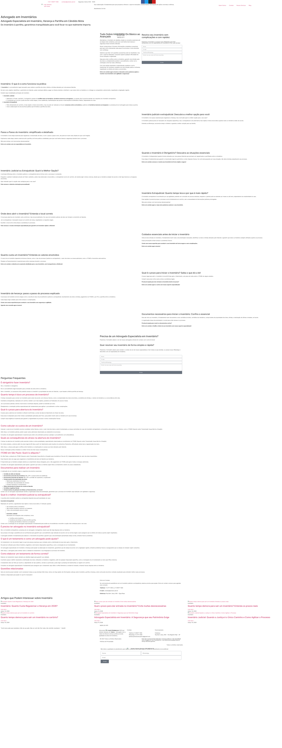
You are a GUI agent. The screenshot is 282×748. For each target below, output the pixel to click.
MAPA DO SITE (104, 625)
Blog (250, 5)
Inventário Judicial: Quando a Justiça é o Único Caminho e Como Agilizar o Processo (229, 617)
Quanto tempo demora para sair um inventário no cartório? (29, 617)
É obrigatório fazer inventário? (15, 382)
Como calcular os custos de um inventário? (22, 425)
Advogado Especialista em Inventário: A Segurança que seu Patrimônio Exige (131, 617)
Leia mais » (4, 609)
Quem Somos (222, 5)
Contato (231, 5)
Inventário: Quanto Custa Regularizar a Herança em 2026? (29, 606)
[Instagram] (150, 2)
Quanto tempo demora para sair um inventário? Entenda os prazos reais (223, 606)
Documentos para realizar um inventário (20, 467)
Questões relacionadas (12, 568)
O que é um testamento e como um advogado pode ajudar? (30, 538)
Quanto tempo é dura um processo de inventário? (25, 394)
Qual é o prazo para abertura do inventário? (22, 409)
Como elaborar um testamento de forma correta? (25, 553)
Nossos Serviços (241, 5)
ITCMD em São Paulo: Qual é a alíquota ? (20, 453)
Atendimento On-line (99, 8)
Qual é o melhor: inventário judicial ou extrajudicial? (26, 494)
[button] (141, 382)
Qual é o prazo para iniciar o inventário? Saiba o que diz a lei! (171, 273)
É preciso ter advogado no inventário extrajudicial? (25, 526)
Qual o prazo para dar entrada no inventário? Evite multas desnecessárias (130, 606)
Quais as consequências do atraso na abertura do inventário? (31, 438)
